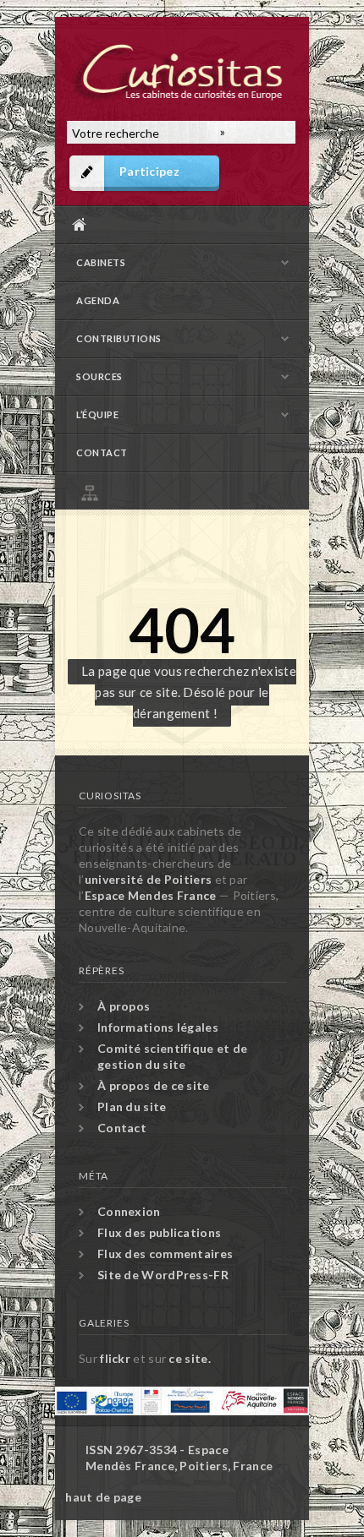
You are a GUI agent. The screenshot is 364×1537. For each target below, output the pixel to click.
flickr (115, 1358)
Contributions (119, 338)
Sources (99, 376)
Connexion (129, 1211)
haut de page (103, 1497)
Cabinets (100, 262)
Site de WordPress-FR (163, 1274)
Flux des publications (159, 1232)
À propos (123, 1006)
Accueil (178, 224)
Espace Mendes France (151, 895)
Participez (149, 171)
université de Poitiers (148, 879)
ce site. (189, 1358)
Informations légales (157, 1027)
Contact (102, 452)
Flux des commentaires (165, 1253)
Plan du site (186, 490)
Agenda (97, 300)
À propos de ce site (153, 1085)
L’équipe (97, 414)
